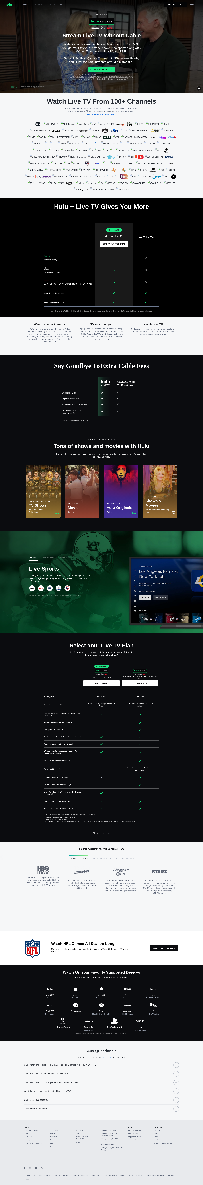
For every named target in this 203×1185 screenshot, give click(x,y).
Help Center (107, 1057)
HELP (130, 1127)
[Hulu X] (32, 1168)
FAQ (62, 4)
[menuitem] (25, 4)
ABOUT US (158, 1127)
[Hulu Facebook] (26, 1168)
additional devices (120, 978)
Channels (25, 4)
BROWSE (28, 1127)
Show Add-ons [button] (99, 833)
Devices (51, 4)
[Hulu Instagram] (42, 1168)
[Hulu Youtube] (38, 1168)
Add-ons (38, 4)
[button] (199, 88)
